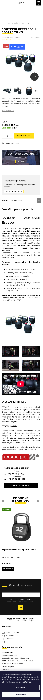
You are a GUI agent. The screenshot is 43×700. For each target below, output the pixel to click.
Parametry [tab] (16, 201)
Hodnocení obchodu (9, 655)
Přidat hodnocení (13, 192)
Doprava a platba (8, 652)
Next (38, 501)
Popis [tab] (5, 201)
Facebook (9, 638)
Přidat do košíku (24, 136)
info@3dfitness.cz (12, 632)
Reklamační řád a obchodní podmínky (15, 658)
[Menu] (38, 2)
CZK (22, 3)
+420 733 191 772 (12, 635)
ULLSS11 (29, 298)
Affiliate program (8, 666)
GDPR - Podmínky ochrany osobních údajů (17, 661)
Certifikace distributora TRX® (12, 664)
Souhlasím (21, 695)
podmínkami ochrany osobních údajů (20, 601)
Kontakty (5, 669)
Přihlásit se (21, 608)
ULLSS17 (17, 300)
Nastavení (20, 687)
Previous (3, 501)
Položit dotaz (19, 485)
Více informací (8, 111)
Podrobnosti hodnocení (11, 40)
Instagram (9, 642)
